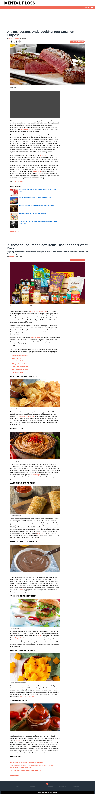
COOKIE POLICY (75, 786)
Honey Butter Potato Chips (20, 355)
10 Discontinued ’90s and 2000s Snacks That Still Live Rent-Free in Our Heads (33, 760)
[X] (83, 7)
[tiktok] (89, 7)
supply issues (41, 533)
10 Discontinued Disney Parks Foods (21, 767)
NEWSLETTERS (50, 786)
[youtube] (92, 7)
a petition (21, 590)
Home (12, 231)
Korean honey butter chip (26, 416)
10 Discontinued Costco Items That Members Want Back (27, 762)
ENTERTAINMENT (61, 3)
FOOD (17, 231)
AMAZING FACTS (50, 3)
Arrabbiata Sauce (18, 372)
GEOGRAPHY (72, 3)
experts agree (37, 171)
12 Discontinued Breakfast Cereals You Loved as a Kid (26, 770)
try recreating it (35, 475)
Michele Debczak (14, 38)
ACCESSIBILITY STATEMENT (35, 789)
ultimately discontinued (27, 696)
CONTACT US (32, 786)
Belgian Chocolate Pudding (21, 364)
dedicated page (35, 338)
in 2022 (40, 636)
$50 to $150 (43, 155)
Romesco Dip (17, 358)
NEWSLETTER (40, 3)
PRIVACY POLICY (62, 786)
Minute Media (44, 792)
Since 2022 (19, 740)
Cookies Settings (76, 789)
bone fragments (16, 638)
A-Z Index (61, 789)
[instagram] (86, 7)
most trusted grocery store (38, 312)
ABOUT (16, 786)
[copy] (19, 42)
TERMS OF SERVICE (19, 789)
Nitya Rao (11, 256)
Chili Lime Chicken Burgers (20, 366)
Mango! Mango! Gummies (20, 369)
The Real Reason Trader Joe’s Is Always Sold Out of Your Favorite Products (32, 765)
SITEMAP (49, 789)
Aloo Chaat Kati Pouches (20, 361)
